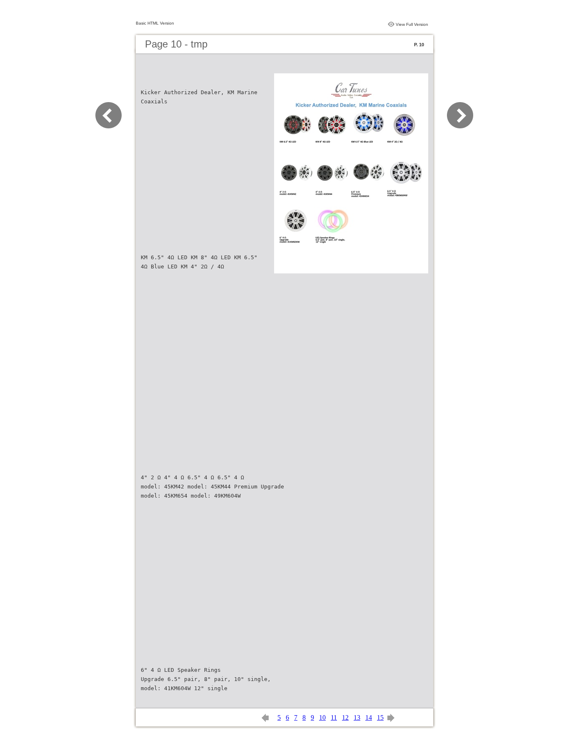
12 (345, 717)
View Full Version (412, 24)
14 (368, 717)
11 (334, 717)
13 (357, 717)
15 (380, 717)
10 (322, 717)
